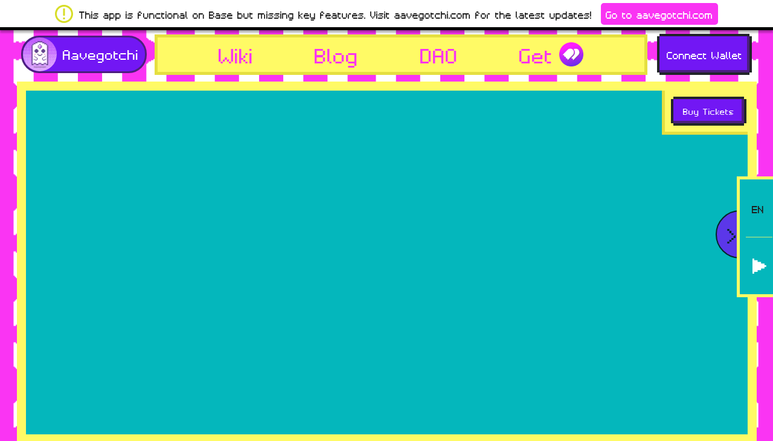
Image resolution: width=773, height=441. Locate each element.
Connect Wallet (704, 54)
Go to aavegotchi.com (659, 14)
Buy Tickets (708, 111)
